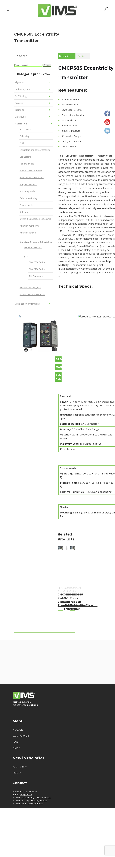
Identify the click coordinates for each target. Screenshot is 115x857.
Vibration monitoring (29, 225)
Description (64, 56)
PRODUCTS (18, 729)
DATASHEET (59, 359)
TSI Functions (36, 276)
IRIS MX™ (17, 772)
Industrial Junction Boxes (32, 177)
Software (24, 212)
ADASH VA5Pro (20, 766)
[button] (20, 316)
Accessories (25, 129)
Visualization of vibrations (27, 303)
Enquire (81, 56)
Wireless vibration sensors (32, 294)
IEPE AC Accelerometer (31, 170)
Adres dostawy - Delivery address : (31, 800)
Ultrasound (20, 116)
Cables (23, 143)
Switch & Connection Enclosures (35, 218)
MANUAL (59, 367)
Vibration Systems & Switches (36, 242)
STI (26, 256)
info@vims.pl (26, 794)
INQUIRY (16, 747)
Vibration (22, 123)
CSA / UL (58, 376)
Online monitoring (28, 198)
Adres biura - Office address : (29, 803)
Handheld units (27, 163)
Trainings (19, 109)
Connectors (25, 156)
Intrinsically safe (22, 89)
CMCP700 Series (37, 269)
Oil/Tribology (21, 96)
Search (47, 65)
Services (19, 103)
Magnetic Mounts (28, 184)
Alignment (20, 82)
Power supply (26, 205)
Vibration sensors (28, 232)
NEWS (15, 741)
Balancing (24, 136)
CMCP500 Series (37, 262)
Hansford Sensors (33, 247)
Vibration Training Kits (30, 287)
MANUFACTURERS (21, 735)
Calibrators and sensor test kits (35, 149)
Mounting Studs (27, 191)
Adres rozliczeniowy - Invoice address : (33, 797)
